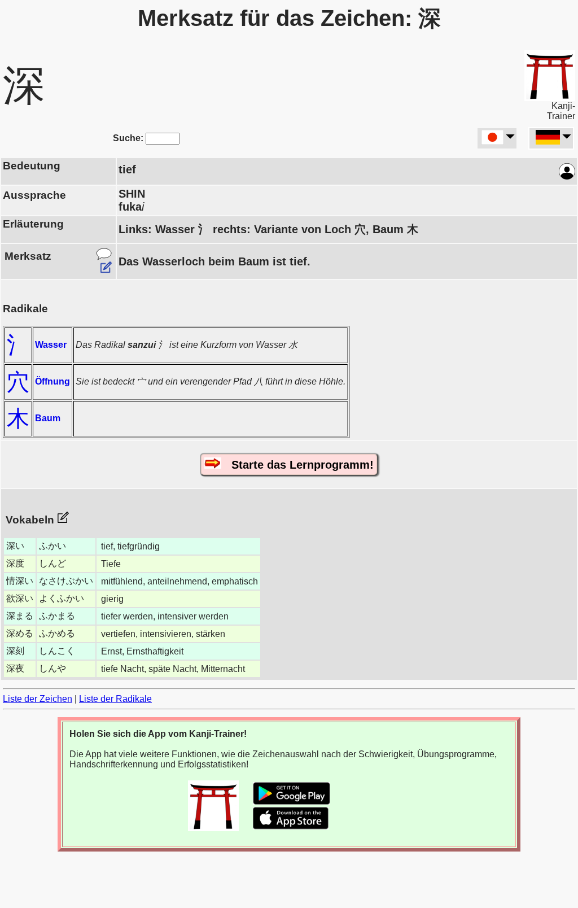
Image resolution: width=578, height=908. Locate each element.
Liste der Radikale (115, 699)
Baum (47, 418)
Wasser (51, 345)
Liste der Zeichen (37, 699)
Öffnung (52, 381)
